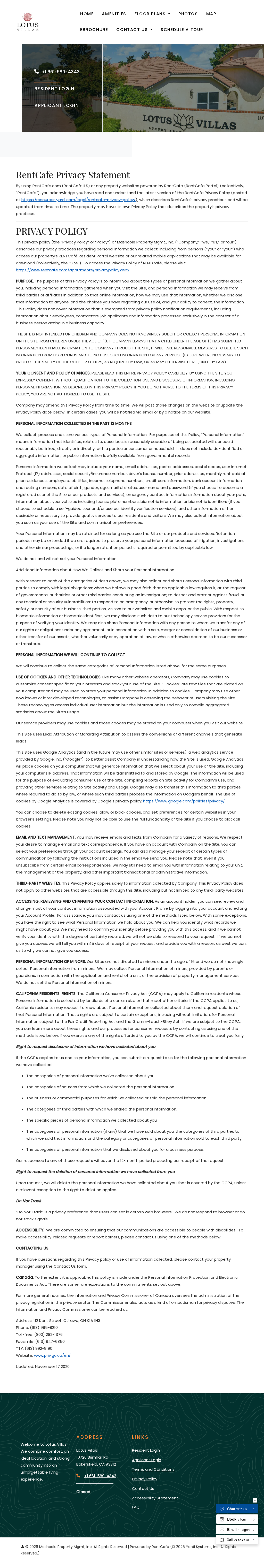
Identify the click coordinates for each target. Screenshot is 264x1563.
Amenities (114, 14)
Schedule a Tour (182, 30)
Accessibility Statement (155, 1498)
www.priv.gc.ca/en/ (52, 1355)
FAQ (135, 1507)
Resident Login (55, 88)
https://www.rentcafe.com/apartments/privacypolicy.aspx (72, 270)
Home (87, 14)
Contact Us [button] (132, 30)
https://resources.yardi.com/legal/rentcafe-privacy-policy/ (78, 199)
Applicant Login (57, 105)
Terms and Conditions (153, 1469)
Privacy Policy (144, 1479)
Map (211, 14)
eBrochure (94, 30)
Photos (188, 14)
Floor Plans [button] (151, 14)
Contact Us (143, 1488)
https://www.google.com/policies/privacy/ (184, 801)
